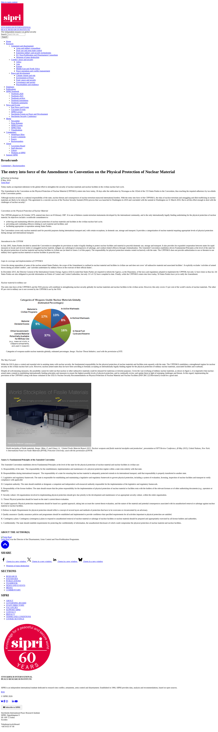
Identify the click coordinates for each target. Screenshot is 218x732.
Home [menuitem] (8, 41)
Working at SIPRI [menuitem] (18, 153)
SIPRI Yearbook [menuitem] (12, 91)
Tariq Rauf (5, 182)
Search (4, 34)
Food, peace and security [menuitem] (26, 80)
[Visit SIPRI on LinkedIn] (13, 701)
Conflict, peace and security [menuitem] (22, 60)
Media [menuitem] (8, 119)
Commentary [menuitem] (11, 132)
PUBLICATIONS (13, 581)
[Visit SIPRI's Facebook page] (4, 701)
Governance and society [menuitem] (25, 82)
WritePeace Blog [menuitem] (17, 134)
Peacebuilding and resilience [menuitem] (27, 84)
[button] (5, 547)
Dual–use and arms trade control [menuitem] (29, 50)
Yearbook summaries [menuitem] (19, 103)
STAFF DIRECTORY (15, 605)
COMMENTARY (13, 590)
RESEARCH (11, 576)
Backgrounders (19, 166)
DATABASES (12, 579)
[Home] (12, 25)
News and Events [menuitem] (13, 105)
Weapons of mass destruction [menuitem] (27, 57)
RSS (3, 692)
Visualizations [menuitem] (16, 130)
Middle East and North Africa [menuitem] (28, 69)
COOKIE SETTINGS (15, 619)
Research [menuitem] (9, 44)
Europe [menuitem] (19, 66)
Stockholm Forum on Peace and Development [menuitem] (29, 114)
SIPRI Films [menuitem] (16, 128)
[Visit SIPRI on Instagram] (7, 701)
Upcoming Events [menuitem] (18, 109)
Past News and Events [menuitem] (20, 107)
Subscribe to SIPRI (12, 707)
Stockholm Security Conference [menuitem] (23, 116)
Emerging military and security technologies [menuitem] (33, 53)
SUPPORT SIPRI (13, 610)
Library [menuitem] (14, 150)
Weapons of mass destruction (17, 566)
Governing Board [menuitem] (18, 146)
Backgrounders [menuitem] (17, 141)
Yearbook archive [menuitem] (18, 98)
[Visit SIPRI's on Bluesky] (2, 701)
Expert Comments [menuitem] (18, 137)
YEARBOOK (12, 583)
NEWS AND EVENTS (15, 585)
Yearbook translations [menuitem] (19, 100)
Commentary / (7, 166)
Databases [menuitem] (10, 87)
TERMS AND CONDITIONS (18, 616)
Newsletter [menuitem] (15, 121)
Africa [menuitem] (18, 62)
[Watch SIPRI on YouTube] (16, 701)
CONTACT (11, 612)
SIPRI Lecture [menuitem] (17, 112)
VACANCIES (12, 607)
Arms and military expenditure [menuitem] (28, 48)
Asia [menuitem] (18, 64)
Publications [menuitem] (11, 89)
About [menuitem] (8, 144)
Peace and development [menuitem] (20, 73)
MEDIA (9, 588)
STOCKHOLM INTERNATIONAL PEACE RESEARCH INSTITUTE (16, 28)
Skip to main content (9, 2)
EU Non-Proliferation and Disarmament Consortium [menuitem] (37, 55)
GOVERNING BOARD (16, 603)
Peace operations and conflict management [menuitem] (33, 71)
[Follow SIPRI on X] (9, 702)
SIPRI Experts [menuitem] (17, 125)
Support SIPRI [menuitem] (12, 155)
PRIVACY (10, 614)
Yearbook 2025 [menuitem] (17, 96)
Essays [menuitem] (14, 139)
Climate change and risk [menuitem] (25, 75)
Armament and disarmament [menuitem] (22, 46)
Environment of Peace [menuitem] (25, 78)
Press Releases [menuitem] (17, 123)
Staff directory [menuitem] (16, 148)
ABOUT (9, 601)
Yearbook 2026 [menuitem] (17, 94)
